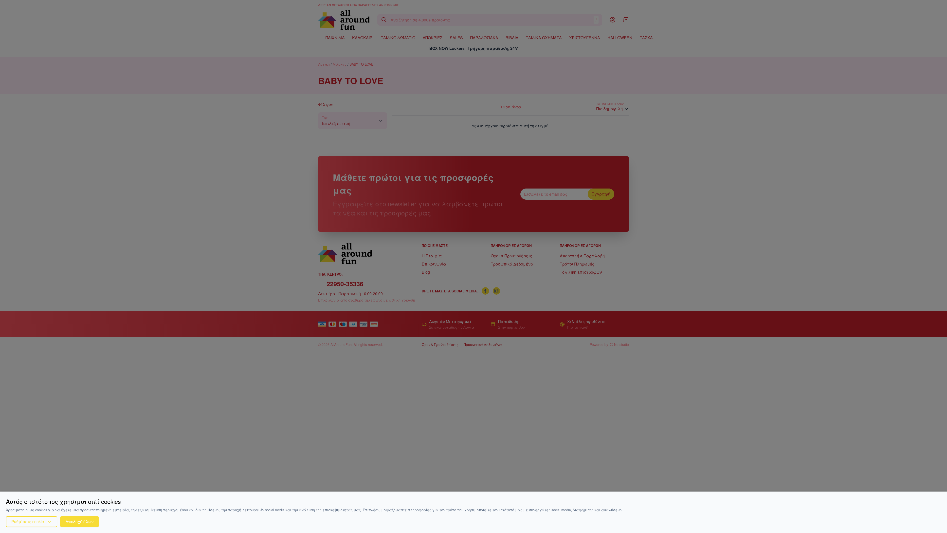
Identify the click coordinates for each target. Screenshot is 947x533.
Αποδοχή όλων (79, 521)
